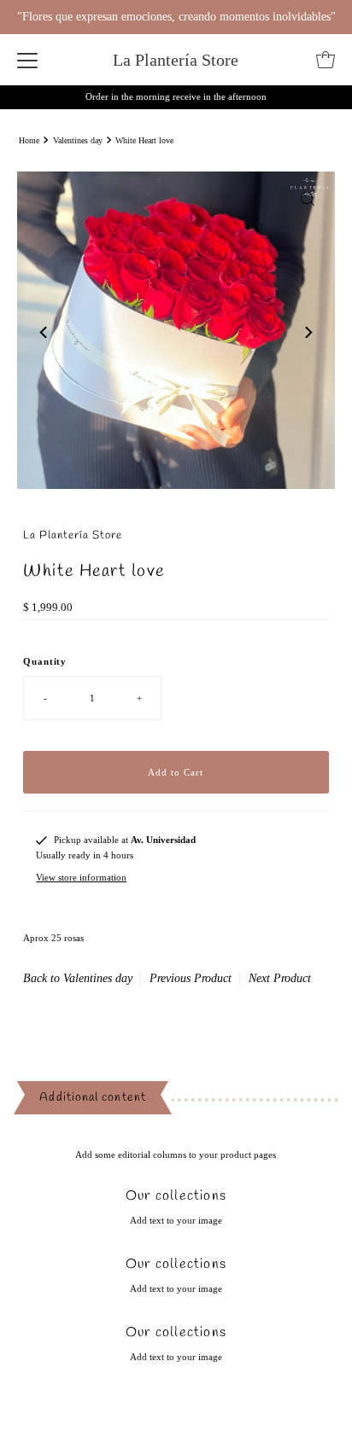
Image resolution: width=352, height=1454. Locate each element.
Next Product (280, 978)
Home (29, 140)
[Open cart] (325, 59)
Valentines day (78, 140)
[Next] (307, 333)
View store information (81, 877)
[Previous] (44, 333)
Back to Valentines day (77, 978)
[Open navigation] (27, 59)
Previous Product (191, 978)
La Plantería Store (175, 59)
